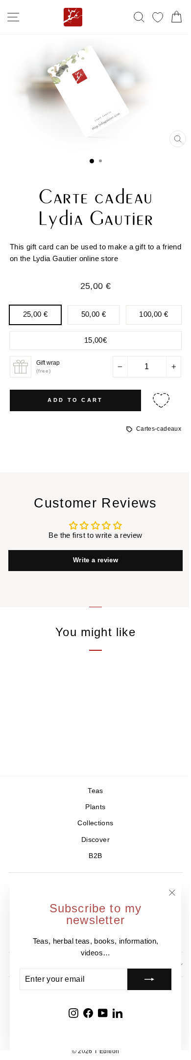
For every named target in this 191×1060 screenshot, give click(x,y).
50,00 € (93, 314)
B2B (95, 856)
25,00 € (35, 314)
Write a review (95, 560)
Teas (95, 791)
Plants (95, 807)
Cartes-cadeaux (158, 428)
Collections (95, 823)
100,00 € (153, 314)
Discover (95, 839)
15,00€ (95, 340)
